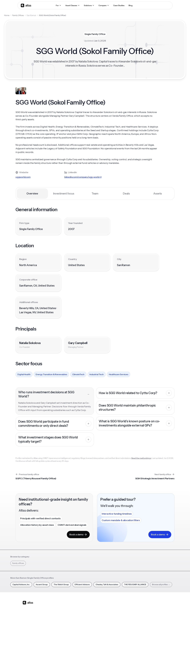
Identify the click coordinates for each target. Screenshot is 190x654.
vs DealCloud (89, 633)
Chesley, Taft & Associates (107, 584)
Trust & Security (113, 647)
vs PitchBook (89, 615)
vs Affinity (88, 629)
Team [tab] (95, 193)
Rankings (131, 606)
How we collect (156, 611)
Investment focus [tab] (63, 193)
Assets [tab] (157, 193)
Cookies (142, 647)
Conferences (111, 615)
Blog (108, 606)
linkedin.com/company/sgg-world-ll (82, 177)
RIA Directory (133, 615)
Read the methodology (141, 458)
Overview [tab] (32, 193)
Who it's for (66, 615)
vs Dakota (88, 624)
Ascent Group (42, 584)
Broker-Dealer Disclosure (157, 647)
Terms (133, 647)
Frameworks (133, 633)
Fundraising (66, 620)
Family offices (18, 563)
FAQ (107, 629)
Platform (65, 606)
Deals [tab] (126, 193)
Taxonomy (132, 629)
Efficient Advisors (82, 584)
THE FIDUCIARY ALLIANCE (135, 584)
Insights (109, 611)
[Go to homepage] (26, 5)
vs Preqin (88, 611)
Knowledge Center (114, 624)
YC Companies (134, 620)
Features (65, 611)
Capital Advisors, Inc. (21, 584)
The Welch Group (61, 584)
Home (6, 15)
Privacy (125, 647)
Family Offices (18, 15)
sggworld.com (23, 177)
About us (153, 606)
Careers (153, 624)
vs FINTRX (88, 620)
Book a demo (76, 534)
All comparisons (90, 606)
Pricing (65, 624)
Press (152, 620)
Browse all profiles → (161, 584)
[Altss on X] (25, 623)
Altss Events (112, 620)
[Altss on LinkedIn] (32, 623)
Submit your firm (157, 629)
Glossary (131, 624)
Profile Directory (135, 611)
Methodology (155, 615)
